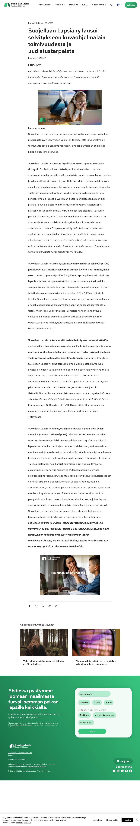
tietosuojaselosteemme (23, 725)
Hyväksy (127, 820)
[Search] (111, 5)
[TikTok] (130, 771)
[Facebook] (114, 771)
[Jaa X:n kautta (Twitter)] (36, 606)
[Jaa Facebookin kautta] (29, 606)
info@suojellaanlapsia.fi (17, 759)
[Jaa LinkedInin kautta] (43, 606)
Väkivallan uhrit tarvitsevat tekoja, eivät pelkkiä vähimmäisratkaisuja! (43, 662)
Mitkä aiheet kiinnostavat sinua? (92, 710)
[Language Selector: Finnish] (120, 5)
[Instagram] (118, 771)
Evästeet (11, 755)
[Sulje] (136, 820)
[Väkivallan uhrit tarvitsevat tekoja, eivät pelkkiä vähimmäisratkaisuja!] (44, 642)
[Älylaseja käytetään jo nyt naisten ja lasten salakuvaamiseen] (96, 642)
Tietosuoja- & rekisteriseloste (20, 753)
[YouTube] (126, 771)
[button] (45, 5)
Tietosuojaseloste (23, 822)
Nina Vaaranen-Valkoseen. (36, 766)
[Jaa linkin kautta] (49, 606)
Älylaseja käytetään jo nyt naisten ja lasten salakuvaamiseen (96, 662)
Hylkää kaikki (112, 820)
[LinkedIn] (122, 771)
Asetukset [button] (97, 820)
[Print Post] (56, 606)
